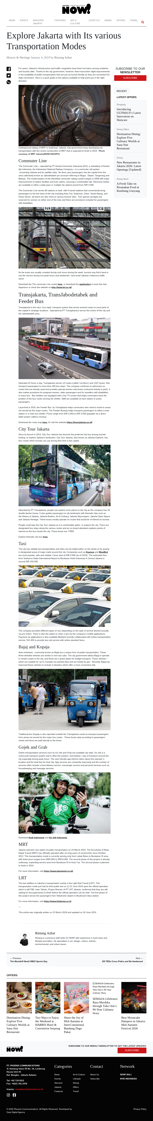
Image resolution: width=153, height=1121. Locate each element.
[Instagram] (8, 1095)
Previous (15, 958)
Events (24, 20)
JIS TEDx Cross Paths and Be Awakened (122, 961)
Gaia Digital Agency (16, 1112)
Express (90, 552)
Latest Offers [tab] (127, 97)
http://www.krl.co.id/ (61, 287)
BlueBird (103, 552)
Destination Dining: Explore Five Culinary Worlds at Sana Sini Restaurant (129, 141)
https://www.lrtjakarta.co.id (57, 901)
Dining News (122, 179)
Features (60, 20)
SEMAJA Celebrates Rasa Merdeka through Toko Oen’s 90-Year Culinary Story (105, 1006)
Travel (134, 20)
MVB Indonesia (128, 1078)
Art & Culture (75, 22)
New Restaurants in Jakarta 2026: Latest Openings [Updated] (129, 166)
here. (45, 422)
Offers (121, 20)
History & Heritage (18, 57)
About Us (94, 1074)
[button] (142, 22)
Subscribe (95, 1078)
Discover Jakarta (38, 22)
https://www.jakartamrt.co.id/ (58, 871)
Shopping (121, 104)
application (85, 284)
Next (139, 958)
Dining (108, 20)
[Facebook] (14, 1095)
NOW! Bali (125, 1074)
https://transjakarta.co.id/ (79, 422)
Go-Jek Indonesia (58, 837)
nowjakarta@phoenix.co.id (29, 1089)
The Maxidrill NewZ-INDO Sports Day (28, 961)
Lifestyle (94, 20)
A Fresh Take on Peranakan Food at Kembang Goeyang (128, 187)
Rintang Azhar (63, 57)
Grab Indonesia (36, 837)
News (12, 20)
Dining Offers (123, 129)
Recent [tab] (122, 91)
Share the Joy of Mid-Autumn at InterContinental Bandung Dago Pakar (74, 1025)
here (60, 284)
